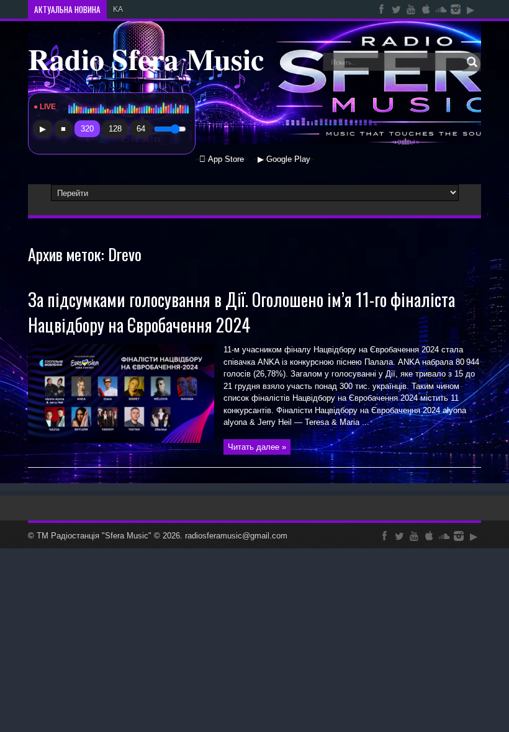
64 (141, 128)
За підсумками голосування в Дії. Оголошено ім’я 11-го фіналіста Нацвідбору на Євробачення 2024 (241, 312)
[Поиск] (471, 62)
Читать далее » (257, 447)
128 (115, 128)
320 (87, 128)
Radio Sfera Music (146, 58)
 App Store (221, 159)
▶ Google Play (284, 159)
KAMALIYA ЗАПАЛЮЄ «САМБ (165, 9)
